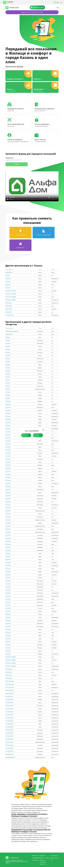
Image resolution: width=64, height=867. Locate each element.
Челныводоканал (10, 757)
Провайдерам (35, 858)
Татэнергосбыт (9, 315)
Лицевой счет (9, 158)
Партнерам (35, 860)
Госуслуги (8, 278)
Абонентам (35, 855)
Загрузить (56, 2)
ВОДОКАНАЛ (8, 272)
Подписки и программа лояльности (42, 862)
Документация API (55, 859)
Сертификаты (54, 855)
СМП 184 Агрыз (9, 681)
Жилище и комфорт (10, 290)
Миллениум (8, 303)
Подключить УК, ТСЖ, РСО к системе (32, 12)
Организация (9, 269)
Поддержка (42, 855)
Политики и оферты (44, 858)
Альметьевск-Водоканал (11, 331)
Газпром (7, 275)
